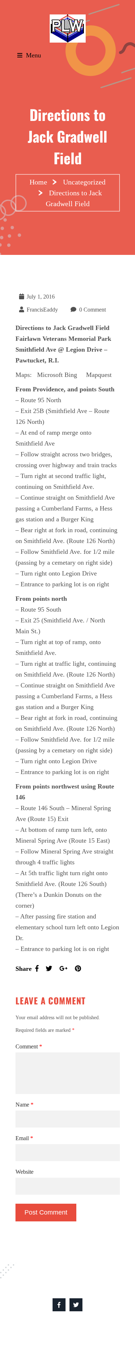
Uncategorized (84, 182)
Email (24, 1138)
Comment (28, 1046)
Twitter (75, 1304)
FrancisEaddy (42, 310)
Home (38, 182)
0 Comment (92, 310)
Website (24, 1172)
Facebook (59, 1304)
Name (24, 1105)
